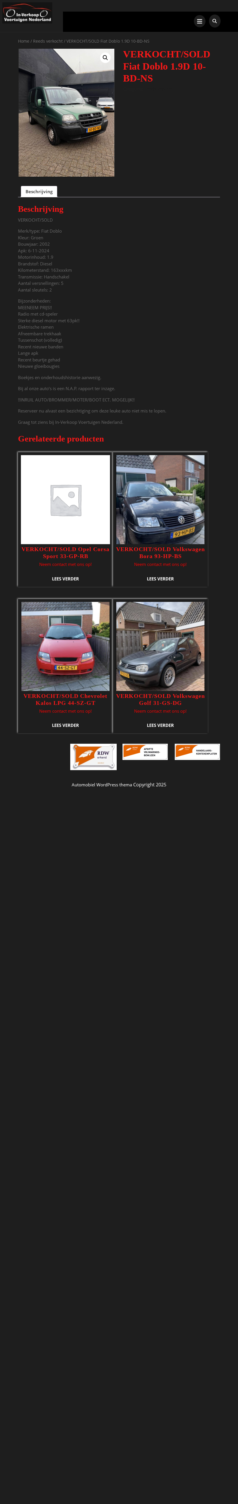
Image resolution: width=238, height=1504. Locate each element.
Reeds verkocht (48, 41)
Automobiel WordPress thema (102, 785)
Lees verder (65, 579)
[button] (105, 58)
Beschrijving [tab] (39, 191)
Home (23, 41)
